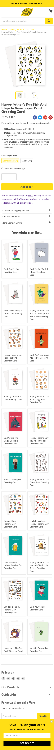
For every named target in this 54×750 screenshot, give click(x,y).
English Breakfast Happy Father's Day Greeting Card (39, 524)
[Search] (49, 21)
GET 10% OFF (27, 743)
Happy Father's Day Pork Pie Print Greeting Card (13, 357)
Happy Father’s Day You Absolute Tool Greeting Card (39, 440)
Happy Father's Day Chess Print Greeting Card (39, 482)
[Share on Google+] (45, 117)
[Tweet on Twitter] (40, 117)
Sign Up (43, 716)
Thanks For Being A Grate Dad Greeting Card (13, 313)
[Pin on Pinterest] (50, 117)
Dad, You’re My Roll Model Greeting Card (39, 272)
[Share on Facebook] (35, 117)
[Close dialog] (51, 721)
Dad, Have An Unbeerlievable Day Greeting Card (13, 565)
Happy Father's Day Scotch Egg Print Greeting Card (39, 399)
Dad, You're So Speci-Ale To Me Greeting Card (40, 357)
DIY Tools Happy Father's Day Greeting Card (12, 609)
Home (4, 29)
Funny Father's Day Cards (22, 29)
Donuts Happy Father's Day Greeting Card (10, 524)
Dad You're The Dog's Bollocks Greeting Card (11, 440)
